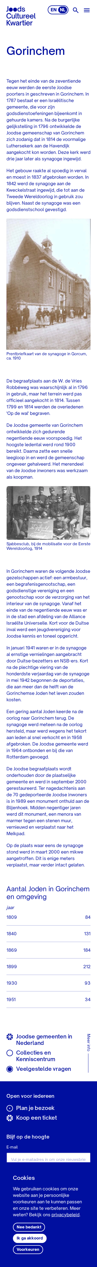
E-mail (12, 1147)
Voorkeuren (28, 1250)
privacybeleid (65, 1215)
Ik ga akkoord (30, 1238)
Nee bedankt (29, 1227)
